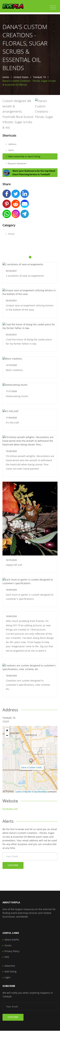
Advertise (9, 965)
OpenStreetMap (40, 791)
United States (21, 77)
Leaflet (18, 791)
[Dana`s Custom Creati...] (31, 760)
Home (5, 77)
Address (12, 144)
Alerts (11, 150)
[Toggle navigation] (53, 7)
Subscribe (13, 865)
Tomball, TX (39, 77)
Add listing (10, 971)
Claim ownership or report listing (24, 156)
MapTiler (27, 791)
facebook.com (10, 808)
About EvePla (11, 939)
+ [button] (7, 730)
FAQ (6, 956)
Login (7, 977)
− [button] (7, 735)
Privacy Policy (11, 951)
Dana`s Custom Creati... (32, 767)
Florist (11, 233)
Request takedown (17, 163)
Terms (8, 945)
